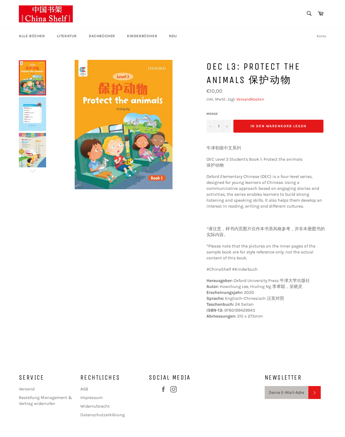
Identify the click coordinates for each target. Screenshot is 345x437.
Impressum (91, 397)
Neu (173, 36)
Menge (212, 114)
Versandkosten (250, 99)
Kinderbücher (142, 36)
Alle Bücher (32, 36)
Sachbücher (102, 36)
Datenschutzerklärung (102, 414)
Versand (26, 388)
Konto (321, 36)
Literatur (67, 36)
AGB (84, 388)
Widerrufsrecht (95, 406)
